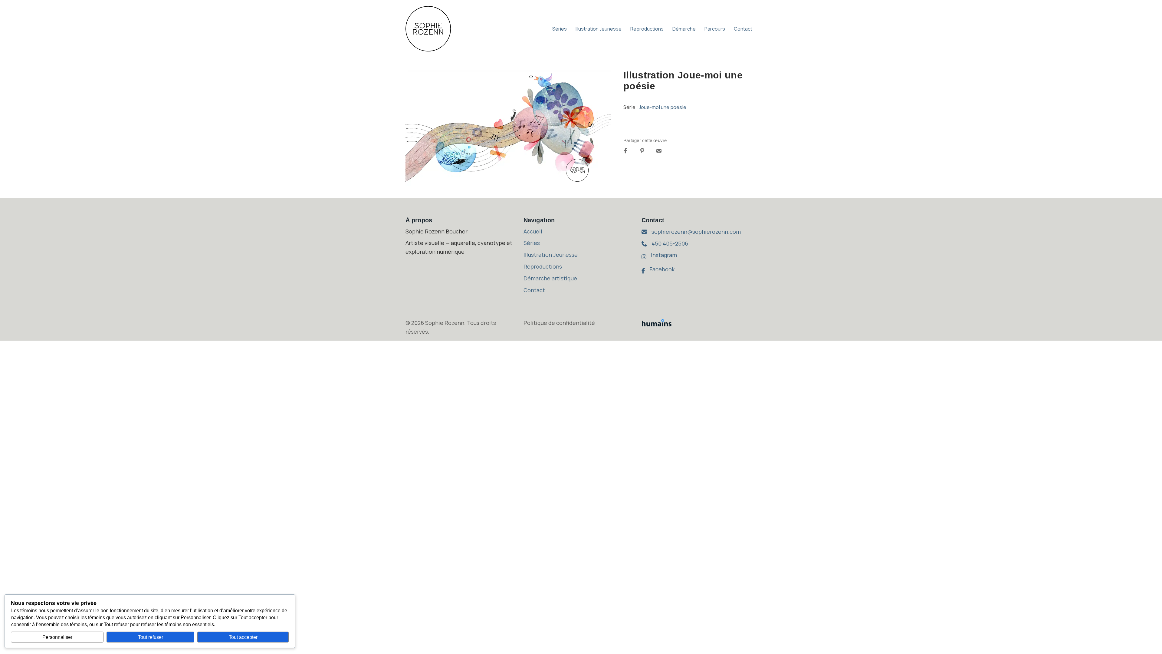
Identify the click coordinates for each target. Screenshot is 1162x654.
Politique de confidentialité (559, 322)
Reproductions (647, 28)
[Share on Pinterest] (642, 150)
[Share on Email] (659, 150)
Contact (743, 28)
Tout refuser (150, 637)
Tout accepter (243, 637)
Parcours (714, 28)
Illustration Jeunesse (599, 28)
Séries (559, 28)
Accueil (533, 231)
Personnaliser (57, 637)
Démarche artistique (550, 278)
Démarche (684, 28)
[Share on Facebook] (625, 150)
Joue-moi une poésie (662, 107)
